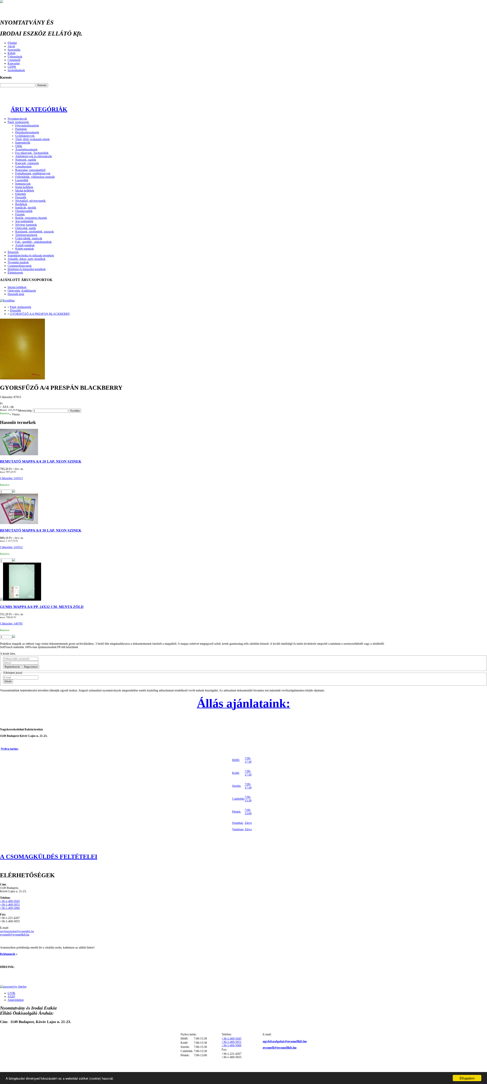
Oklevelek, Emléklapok (22, 290)
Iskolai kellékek (24, 190)
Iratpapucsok (23, 183)
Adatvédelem (16, 1000)
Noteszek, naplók (25, 159)
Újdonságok (15, 56)
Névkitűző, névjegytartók (30, 200)
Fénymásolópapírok (27, 125)
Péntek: (236, 811)
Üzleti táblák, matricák (28, 238)
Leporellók (21, 180)
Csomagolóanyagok (20, 265)
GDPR (12, 66)
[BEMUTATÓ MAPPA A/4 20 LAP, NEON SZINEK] (243, 442)
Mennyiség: (25, 410)
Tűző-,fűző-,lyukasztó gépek (32, 139)
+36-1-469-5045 (10, 901)
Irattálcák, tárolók (25, 207)
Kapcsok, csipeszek (27, 163)
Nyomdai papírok (18, 262)
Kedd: (236, 772)
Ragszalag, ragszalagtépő (30, 170)
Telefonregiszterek (26, 235)
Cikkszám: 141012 (11, 547)
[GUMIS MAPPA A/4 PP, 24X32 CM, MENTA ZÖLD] (243, 582)
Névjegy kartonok (26, 224)
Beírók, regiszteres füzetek (31, 217)
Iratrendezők (22, 142)
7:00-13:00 (248, 811)
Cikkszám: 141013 (11, 478)
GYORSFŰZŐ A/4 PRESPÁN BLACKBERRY (40, 313)
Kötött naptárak (24, 248)
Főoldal (12, 42)
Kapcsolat (14, 63)
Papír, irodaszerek (18, 122)
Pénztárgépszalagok (27, 132)
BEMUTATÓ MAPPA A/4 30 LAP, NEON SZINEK (40, 530)
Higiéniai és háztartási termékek (27, 269)
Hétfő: (236, 760)
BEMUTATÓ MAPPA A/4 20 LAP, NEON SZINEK (40, 461)
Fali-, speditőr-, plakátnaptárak (33, 241)
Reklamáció (7, 954)
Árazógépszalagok (26, 149)
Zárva (248, 822)
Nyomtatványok (17, 118)
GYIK (11, 993)
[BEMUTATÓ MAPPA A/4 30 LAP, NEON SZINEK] (243, 509)
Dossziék (20, 197)
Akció (11, 46)
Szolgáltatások (16, 70)
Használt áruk (16, 294)
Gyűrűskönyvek (25, 135)
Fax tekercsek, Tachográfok (32, 152)
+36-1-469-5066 (10, 908)
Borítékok (21, 204)
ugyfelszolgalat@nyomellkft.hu (17, 931)
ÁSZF (11, 996)
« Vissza (15, 414)
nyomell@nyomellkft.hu (14, 934)
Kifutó (11, 53)
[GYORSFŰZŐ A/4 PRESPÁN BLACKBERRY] (243, 349)
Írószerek (13, 252)
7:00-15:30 (248, 798)
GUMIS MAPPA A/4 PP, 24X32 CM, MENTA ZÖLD (42, 607)
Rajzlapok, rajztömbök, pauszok (34, 231)
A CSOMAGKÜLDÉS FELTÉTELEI (48, 856)
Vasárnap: (238, 829)
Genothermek (23, 166)
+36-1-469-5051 (10, 904)
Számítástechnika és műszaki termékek (31, 255)
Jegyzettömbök (24, 221)
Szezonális (14, 49)
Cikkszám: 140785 (11, 623)
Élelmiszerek (15, 272)
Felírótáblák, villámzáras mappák (35, 176)
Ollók (18, 146)
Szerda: (236, 785)
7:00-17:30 (248, 760)
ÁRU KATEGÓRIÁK (39, 109)
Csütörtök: (238, 798)
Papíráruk (21, 129)
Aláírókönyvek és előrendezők (33, 156)
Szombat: (237, 822)
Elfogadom (467, 1078)
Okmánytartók (24, 211)
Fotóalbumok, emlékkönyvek (32, 173)
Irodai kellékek (24, 187)
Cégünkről (14, 60)
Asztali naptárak (25, 245)
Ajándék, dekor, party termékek (26, 259)
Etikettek (20, 194)
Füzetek (20, 214)
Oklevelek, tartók (25, 228)
